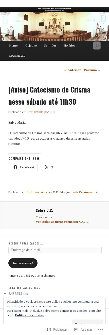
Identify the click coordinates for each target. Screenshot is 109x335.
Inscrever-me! (23, 263)
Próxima (92, 70)
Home (13, 45)
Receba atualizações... (25, 243)
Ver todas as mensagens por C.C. (62, 222)
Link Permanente (84, 192)
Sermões (50, 45)
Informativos (37, 192)
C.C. (52, 112)
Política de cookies (29, 315)
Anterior (72, 70)
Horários (69, 45)
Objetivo (31, 45)
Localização (17, 55)
